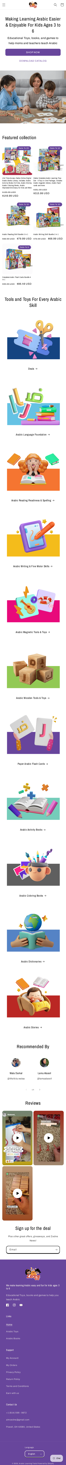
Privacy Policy (13, 1372)
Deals (31, 368)
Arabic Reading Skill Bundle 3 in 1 (15, 234)
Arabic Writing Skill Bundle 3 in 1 (45, 234)
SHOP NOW (33, 52)
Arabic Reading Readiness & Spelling (31, 500)
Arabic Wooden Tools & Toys (31, 698)
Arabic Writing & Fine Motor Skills (31, 566)
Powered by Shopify (45, 1463)
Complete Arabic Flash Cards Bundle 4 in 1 (16, 278)
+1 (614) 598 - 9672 (16, 1413)
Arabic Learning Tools (28, 1463)
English (31, 1454)
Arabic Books (13, 1338)
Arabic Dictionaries (31, 961)
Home (9, 1324)
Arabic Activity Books (31, 829)
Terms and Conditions (17, 1386)
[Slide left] (26, 1089)
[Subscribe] (56, 1249)
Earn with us (12, 1393)
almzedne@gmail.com (17, 1420)
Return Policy (13, 1379)
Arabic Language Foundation (31, 434)
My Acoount (12, 1358)
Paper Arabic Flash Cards (31, 764)
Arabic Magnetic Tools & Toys (31, 632)
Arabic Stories (31, 1027)
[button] (3, 4)
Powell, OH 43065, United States (23, 1427)
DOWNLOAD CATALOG (33, 61)
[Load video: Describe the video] (17, 1138)
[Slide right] (39, 1089)
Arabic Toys (12, 1331)
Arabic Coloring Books (31, 895)
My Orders (11, 1365)
